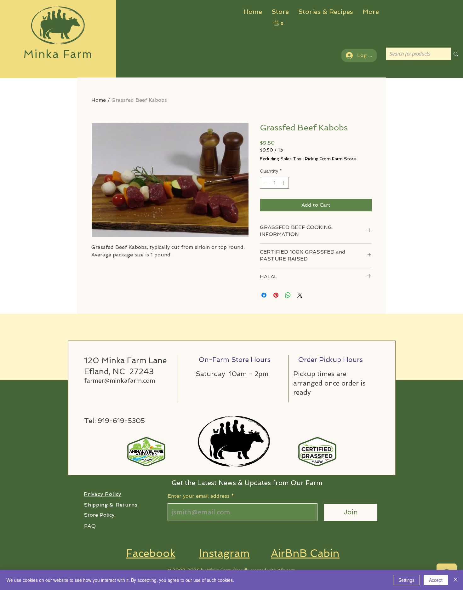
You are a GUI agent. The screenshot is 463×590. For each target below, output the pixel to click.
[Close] (455, 580)
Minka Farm (58, 54)
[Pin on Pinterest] (276, 295)
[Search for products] (455, 54)
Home (98, 100)
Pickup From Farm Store (330, 158)
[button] (279, 23)
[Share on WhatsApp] (288, 295)
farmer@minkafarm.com (119, 380)
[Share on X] (300, 295)
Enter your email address (199, 496)
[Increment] (284, 182)
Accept (436, 580)
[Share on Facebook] (264, 295)
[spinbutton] (274, 182)
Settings (406, 580)
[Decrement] (265, 182)
